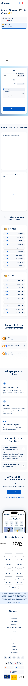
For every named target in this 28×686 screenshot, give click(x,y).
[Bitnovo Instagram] (5, 657)
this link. (19, 602)
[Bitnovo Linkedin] (14, 657)
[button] (22, 3)
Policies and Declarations (14, 627)
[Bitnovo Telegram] (22, 657)
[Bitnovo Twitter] (9, 657)
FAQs (14, 643)
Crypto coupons (14, 621)
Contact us (14, 649)
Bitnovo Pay (14, 618)
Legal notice (14, 624)
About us (14, 634)
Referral (14, 631)
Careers (14, 637)
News (14, 646)
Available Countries (14, 640)
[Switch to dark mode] (19, 3)
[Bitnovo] (5, 3)
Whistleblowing (14, 652)
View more (13, 362)
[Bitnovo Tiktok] (18, 657)
